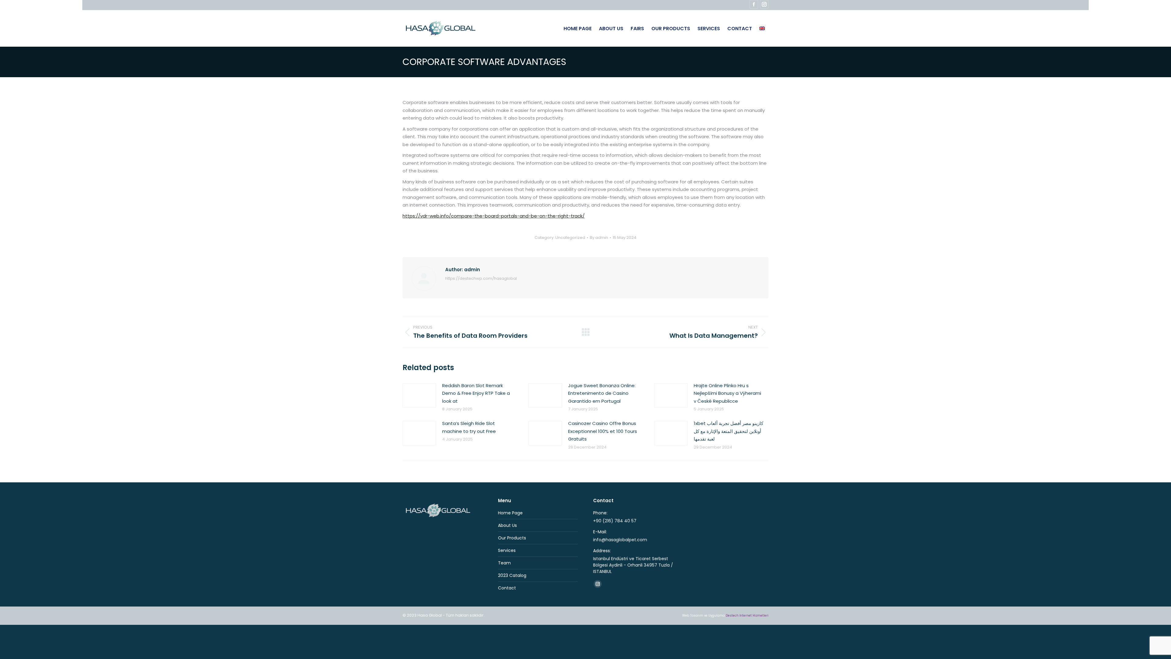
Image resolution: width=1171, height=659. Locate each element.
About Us (507, 525)
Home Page (510, 513)
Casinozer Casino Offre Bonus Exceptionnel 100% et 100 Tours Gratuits (602, 431)
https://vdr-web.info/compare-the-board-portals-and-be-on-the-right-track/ (494, 216)
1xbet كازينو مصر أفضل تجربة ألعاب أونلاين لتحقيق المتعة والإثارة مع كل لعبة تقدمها (728, 431)
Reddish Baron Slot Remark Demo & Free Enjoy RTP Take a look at (476, 393)
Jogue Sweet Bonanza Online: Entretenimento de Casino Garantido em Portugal (602, 393)
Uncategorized (570, 237)
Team (504, 563)
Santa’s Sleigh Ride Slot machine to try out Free (469, 427)
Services (507, 550)
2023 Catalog (512, 575)
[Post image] (419, 395)
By (599, 237)
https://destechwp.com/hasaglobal (481, 278)
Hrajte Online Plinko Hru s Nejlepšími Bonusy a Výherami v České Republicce (727, 393)
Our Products (512, 538)
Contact (507, 588)
